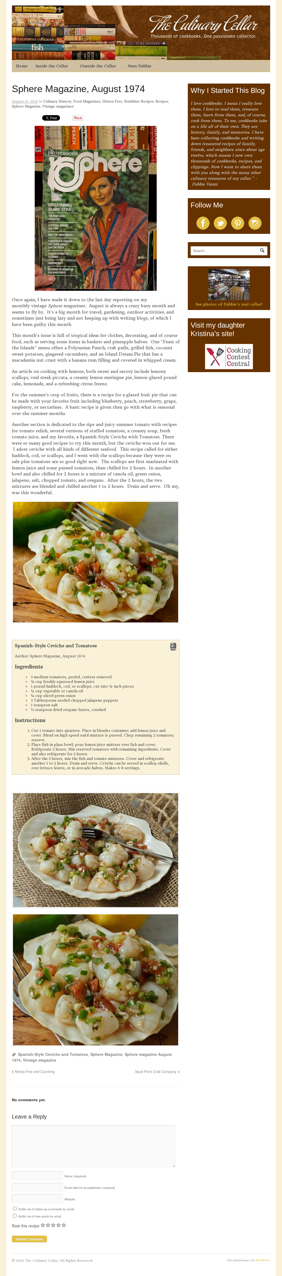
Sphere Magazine (26, 106)
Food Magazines (86, 101)
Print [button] (173, 649)
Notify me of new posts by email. (40, 1216)
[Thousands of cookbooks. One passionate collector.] (141, 57)
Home (22, 65)
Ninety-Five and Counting (35, 1071)
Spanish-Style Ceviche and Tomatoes (53, 1054)
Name (75, 1176)
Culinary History (57, 101)
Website (69, 1199)
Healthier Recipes (139, 101)
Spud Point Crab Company (155, 1071)
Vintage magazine (39, 1060)
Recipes (162, 101)
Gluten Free (112, 101)
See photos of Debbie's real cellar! (229, 304)
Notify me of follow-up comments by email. (46, 1209)
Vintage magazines (58, 106)
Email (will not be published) (89, 1187)
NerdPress (263, 1260)
